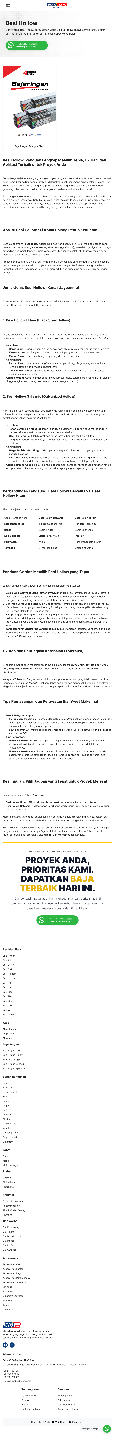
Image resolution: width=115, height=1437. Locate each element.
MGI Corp (60, 1422)
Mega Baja (77, 1422)
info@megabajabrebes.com (17, 1381)
